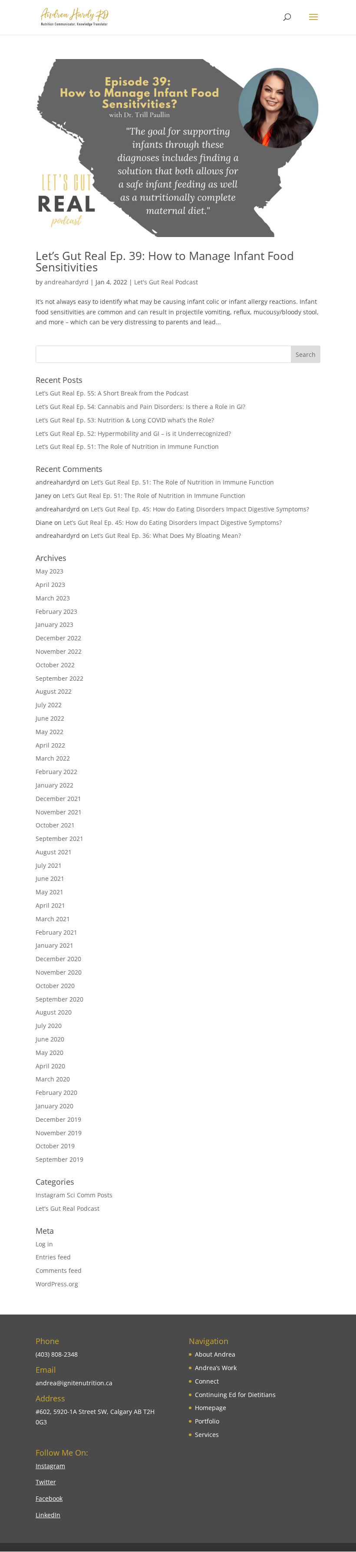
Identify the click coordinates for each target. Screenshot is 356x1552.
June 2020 (50, 1039)
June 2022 (50, 718)
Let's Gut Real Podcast (166, 282)
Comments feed (59, 1270)
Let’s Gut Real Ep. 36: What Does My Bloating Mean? (166, 535)
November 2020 (59, 972)
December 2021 (58, 798)
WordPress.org (57, 1284)
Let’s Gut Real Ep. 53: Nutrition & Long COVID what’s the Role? (125, 420)
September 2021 (59, 838)
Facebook (49, 1498)
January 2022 (54, 785)
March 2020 (53, 1079)
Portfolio (207, 1421)
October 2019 (55, 1146)
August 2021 (54, 852)
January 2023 (54, 624)
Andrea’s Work (216, 1368)
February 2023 (56, 611)
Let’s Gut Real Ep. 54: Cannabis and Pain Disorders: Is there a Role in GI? (140, 406)
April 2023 (50, 584)
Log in (44, 1244)
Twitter (46, 1482)
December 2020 (58, 959)
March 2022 (53, 758)
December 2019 (58, 1119)
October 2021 (55, 825)
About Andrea (215, 1354)
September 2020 (59, 999)
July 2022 (49, 705)
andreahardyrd (66, 282)
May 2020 (49, 1052)
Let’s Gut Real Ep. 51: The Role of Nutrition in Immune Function (127, 446)
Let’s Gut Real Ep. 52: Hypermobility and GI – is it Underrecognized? (133, 433)
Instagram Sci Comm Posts (74, 1195)
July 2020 (49, 1025)
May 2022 (49, 732)
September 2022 (59, 678)
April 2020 (50, 1066)
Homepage (210, 1408)
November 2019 (59, 1133)
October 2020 (55, 986)
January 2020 (54, 1106)
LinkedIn (48, 1515)
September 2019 (59, 1159)
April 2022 (50, 745)
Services (207, 1434)
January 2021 (54, 945)
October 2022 (55, 665)
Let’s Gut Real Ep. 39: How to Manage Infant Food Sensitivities (165, 261)
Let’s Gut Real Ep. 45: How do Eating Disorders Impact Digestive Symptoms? (200, 509)
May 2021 (49, 892)
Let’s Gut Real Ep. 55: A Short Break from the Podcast (112, 393)
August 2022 (54, 691)
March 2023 (53, 598)
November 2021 (59, 812)
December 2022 (58, 638)
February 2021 (56, 932)
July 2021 (49, 865)
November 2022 (59, 651)
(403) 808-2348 (57, 1354)
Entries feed (53, 1257)
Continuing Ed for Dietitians (235, 1395)
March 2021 (53, 919)
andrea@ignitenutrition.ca (74, 1383)
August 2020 (54, 1012)
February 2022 (56, 772)
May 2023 (49, 571)
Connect (207, 1381)
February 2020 (56, 1092)
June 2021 (50, 878)
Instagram (50, 1466)
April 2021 (50, 905)
